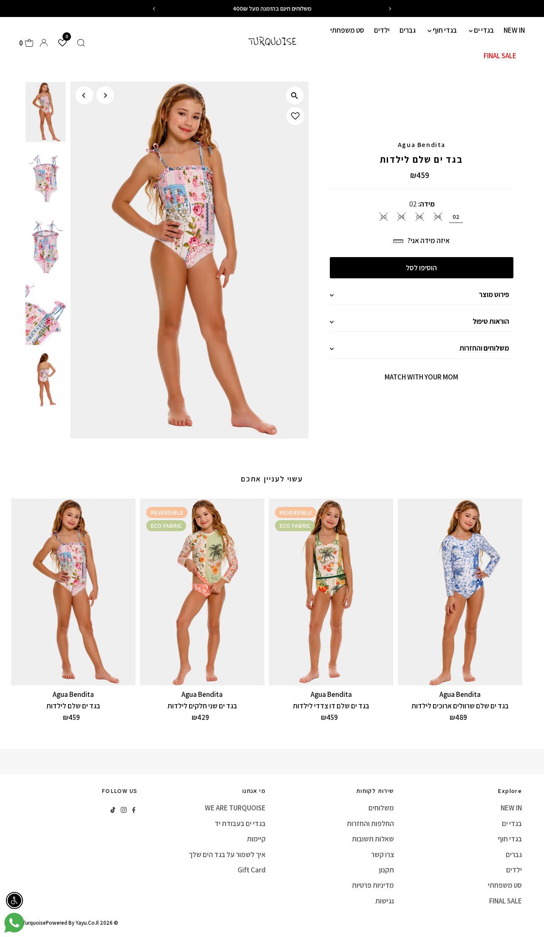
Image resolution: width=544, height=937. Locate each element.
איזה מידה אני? (429, 240)
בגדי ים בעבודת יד (240, 823)
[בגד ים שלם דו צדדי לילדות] (331, 591)
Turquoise (34, 922)
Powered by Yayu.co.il (72, 922)
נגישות (384, 901)
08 (401, 217)
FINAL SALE (500, 55)
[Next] (105, 95)
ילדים (382, 30)
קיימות (256, 839)
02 (456, 217)
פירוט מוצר (494, 294)
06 (419, 217)
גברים (408, 30)
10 (383, 217)
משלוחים (381, 807)
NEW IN (514, 30)
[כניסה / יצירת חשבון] (44, 43)
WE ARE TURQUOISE (235, 807)
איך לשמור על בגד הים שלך (227, 854)
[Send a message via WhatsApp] (14, 923)
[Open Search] (81, 43)
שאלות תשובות (373, 839)
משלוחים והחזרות (484, 348)
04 (437, 217)
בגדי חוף (444, 30)
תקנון (386, 870)
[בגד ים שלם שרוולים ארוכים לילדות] (460, 591)
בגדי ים (483, 30)
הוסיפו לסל (421, 267)
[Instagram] (124, 810)
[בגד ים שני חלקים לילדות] (202, 591)
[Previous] (84, 95)
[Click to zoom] (294, 95)
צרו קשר (382, 854)
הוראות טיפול (491, 321)
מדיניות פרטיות (373, 885)
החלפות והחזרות (370, 823)
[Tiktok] (112, 810)
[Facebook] (134, 810)
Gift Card (252, 870)
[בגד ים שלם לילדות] (73, 591)
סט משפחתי (347, 30)
